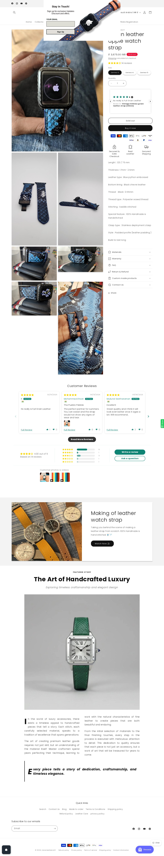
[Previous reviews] (110, 101)
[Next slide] (148, 416)
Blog (64, 809)
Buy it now (130, 128)
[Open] (6, 849)
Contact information (121, 850)
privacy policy (97, 813)
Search (42, 809)
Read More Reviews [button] (82, 439)
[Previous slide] (16, 416)
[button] (14, 12)
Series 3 (116, 73)
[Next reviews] (150, 101)
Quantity (112, 78)
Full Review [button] (26, 430)
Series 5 (145, 73)
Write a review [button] (130, 452)
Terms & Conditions (95, 809)
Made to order (76, 809)
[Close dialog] (118, 2)
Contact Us (54, 809)
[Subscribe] (55, 828)
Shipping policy (115, 809)
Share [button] (113, 293)
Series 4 (131, 73)
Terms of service (90, 850)
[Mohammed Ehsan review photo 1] (67, 423)
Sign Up (60, 32)
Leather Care (81, 813)
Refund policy (66, 813)
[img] (27, 395)
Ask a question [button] (130, 458)
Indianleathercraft (49, 850)
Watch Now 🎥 (102, 543)
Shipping (112, 58)
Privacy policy (76, 850)
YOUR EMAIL (52, 19)
